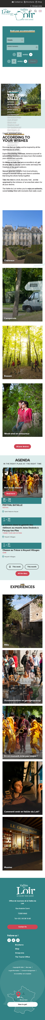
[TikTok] (13, 940)
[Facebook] (9, 940)
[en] (40, 11)
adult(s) (25, 54)
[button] (35, 11)
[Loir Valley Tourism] (26, 14)
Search (33, 61)
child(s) (20, 61)
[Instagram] (18, 940)
